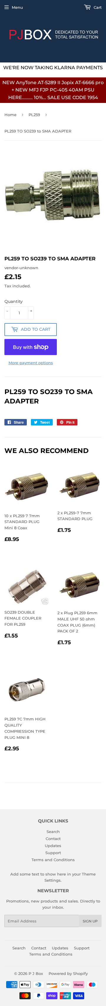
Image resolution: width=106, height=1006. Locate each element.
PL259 (34, 114)
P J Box (36, 973)
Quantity (13, 301)
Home (10, 114)
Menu (17, 7)
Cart (97, 7)
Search (53, 831)
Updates (53, 845)
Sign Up (90, 921)
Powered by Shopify (68, 973)
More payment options (31, 362)
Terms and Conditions (53, 859)
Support (53, 852)
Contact (53, 838)
